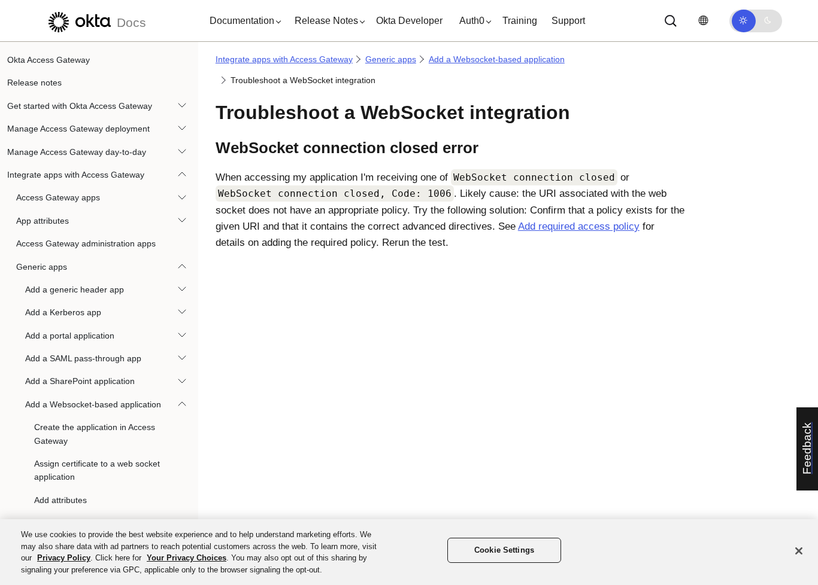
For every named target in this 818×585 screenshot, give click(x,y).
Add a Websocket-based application (93, 404)
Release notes (34, 82)
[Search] (670, 21)
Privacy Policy (63, 557)
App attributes (42, 221)
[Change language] (703, 20)
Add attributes (60, 500)
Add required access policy (579, 226)
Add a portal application (69, 335)
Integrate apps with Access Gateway (75, 174)
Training (519, 21)
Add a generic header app (74, 289)
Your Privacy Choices (186, 557)
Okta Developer (409, 21)
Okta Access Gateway (48, 60)
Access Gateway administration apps (86, 243)
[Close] (799, 551)
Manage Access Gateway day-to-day (76, 152)
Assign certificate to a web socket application (97, 470)
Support (568, 21)
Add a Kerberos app (63, 312)
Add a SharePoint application (80, 381)
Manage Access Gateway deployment (78, 128)
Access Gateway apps (58, 197)
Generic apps (41, 267)
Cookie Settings (504, 550)
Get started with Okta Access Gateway (79, 106)
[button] (242, 21)
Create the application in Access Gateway (94, 433)
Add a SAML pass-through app (83, 358)
